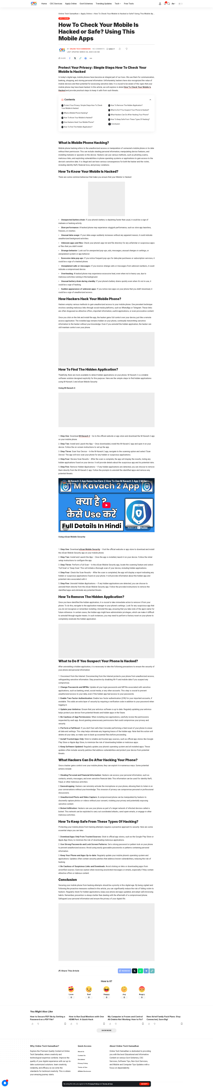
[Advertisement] (106, 199)
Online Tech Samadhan (80, 49)
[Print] (85, 58)
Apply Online (64, 18)
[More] (90, 58)
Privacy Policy (93, 1084)
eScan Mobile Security (89, 549)
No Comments (99, 49)
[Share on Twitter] (74, 58)
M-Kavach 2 (84, 436)
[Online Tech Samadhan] (33, 3)
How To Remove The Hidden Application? (127, 105)
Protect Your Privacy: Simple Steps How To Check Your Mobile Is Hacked (82, 106)
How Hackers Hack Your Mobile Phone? (79, 122)
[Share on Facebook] (69, 58)
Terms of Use (108, 1084)
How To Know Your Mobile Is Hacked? (78, 118)
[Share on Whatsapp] (140, 970)
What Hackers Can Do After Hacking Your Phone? (130, 115)
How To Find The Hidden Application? (78, 127)
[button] (144, 1084)
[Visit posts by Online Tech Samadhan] (62, 50)
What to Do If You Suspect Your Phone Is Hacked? (130, 110)
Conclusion (115, 124)
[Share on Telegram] (146, 970)
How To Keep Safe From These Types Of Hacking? (130, 119)
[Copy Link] (80, 58)
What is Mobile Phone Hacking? (76, 113)
